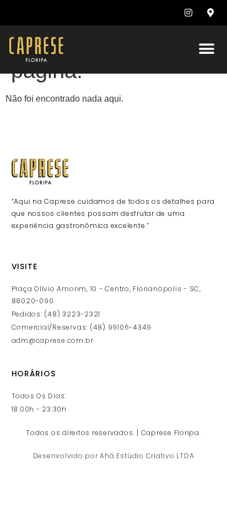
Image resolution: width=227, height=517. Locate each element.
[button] (206, 48)
